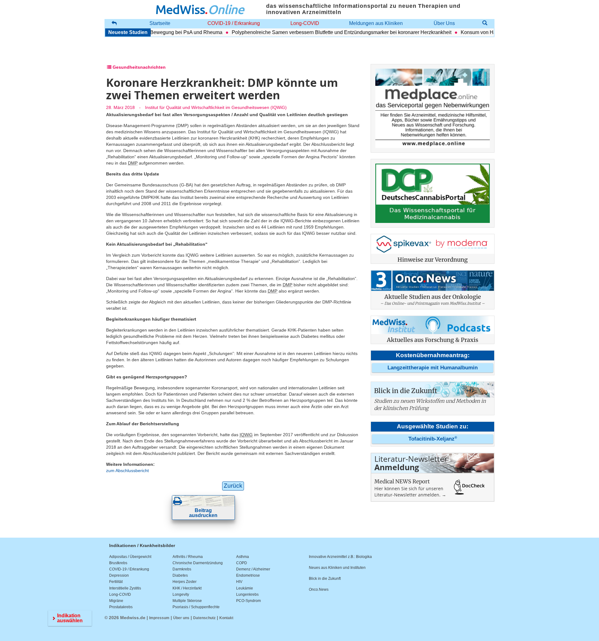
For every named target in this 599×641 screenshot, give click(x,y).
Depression (119, 575)
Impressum (159, 618)
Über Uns (444, 23)
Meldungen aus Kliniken (376, 23)
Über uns (181, 618)
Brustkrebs (118, 563)
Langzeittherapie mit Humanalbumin (432, 368)
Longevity (181, 594)
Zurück (233, 485)
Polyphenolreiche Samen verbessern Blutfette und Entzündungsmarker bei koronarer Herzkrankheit (331, 32)
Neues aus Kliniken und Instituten (337, 567)
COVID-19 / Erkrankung (233, 23)
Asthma (242, 557)
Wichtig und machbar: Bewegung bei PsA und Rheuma (151, 32)
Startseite (159, 23)
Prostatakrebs (121, 607)
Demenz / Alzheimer (253, 569)
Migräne (116, 601)
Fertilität (116, 581)
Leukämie (244, 588)
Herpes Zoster (185, 581)
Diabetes (180, 575)
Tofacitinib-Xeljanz (432, 439)
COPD (241, 563)
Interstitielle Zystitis (125, 588)
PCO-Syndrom (248, 601)
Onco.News (319, 589)
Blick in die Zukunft (325, 578)
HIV (239, 581)
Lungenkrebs (247, 594)
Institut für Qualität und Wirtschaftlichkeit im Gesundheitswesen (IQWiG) (216, 107)
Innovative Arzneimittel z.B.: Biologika (340, 557)
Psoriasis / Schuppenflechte (196, 607)
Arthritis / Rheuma (188, 557)
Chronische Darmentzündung (198, 563)
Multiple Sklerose (187, 601)
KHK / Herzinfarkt (187, 588)
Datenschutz (204, 618)
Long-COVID (304, 23)
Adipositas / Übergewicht (130, 557)
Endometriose (248, 575)
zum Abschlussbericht (127, 470)
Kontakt (226, 618)
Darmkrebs (182, 569)
